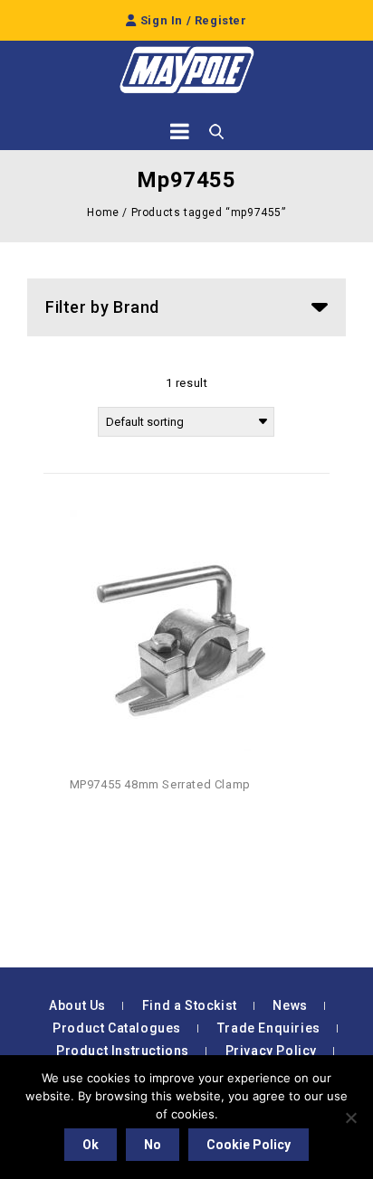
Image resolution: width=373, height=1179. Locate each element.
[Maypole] (186, 70)
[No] (350, 1117)
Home (103, 212)
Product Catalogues (117, 1028)
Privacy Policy (271, 1050)
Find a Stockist (189, 1005)
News (290, 1005)
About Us (77, 1005)
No (152, 1144)
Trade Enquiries (268, 1028)
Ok (90, 1144)
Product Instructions (122, 1050)
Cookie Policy (248, 1144)
